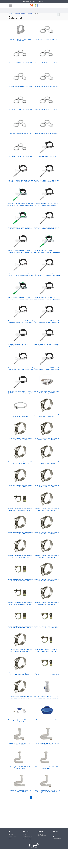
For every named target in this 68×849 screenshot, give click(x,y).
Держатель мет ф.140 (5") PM (47, 156)
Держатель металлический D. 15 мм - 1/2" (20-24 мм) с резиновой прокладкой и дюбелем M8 (20, 180)
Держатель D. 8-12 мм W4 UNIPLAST (47, 39)
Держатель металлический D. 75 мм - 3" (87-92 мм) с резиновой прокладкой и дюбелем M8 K (20, 321)
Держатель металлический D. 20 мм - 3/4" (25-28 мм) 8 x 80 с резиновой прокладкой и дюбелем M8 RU (20, 204)
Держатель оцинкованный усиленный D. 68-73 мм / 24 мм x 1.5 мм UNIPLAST (20, 579)
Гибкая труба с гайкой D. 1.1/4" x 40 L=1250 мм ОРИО (20, 791)
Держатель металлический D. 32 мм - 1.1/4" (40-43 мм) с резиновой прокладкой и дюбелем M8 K (20, 274)
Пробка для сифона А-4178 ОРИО (46, 720)
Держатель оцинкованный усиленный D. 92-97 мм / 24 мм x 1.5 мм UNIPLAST (20, 626)
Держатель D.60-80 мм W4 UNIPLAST (46, 133)
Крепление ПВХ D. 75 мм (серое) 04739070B (20, 40)
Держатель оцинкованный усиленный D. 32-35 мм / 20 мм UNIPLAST (47, 462)
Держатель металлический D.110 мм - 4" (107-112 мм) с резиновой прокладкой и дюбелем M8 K (46, 321)
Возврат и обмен (12, 836)
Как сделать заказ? (27, 836)
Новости (10, 838)
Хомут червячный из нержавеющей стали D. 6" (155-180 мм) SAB (20, 415)
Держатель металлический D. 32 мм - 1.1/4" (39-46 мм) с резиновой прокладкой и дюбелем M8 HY (47, 251)
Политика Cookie (27, 840)
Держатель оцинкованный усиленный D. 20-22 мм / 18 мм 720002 (47, 415)
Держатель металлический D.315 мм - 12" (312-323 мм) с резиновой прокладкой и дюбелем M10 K (20, 392)
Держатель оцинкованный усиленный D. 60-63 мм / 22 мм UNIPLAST (20, 556)
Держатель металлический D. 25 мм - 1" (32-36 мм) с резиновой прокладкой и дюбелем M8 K (47, 227)
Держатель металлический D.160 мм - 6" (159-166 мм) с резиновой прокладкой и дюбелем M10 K (20, 368)
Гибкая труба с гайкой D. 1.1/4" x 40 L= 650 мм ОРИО (47, 767)
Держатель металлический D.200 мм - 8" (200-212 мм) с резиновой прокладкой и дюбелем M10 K (46, 368)
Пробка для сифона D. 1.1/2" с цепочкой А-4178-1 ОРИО (20, 720)
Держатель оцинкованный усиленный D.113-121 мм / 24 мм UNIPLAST (46, 650)
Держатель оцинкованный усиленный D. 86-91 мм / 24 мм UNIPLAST (47, 603)
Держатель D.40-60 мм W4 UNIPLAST (46, 109)
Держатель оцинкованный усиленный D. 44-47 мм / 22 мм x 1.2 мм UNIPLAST (20, 509)
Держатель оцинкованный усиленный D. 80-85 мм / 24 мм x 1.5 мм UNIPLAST (20, 603)
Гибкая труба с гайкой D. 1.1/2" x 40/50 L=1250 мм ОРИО (47, 744)
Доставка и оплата (27, 838)
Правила (25, 834)
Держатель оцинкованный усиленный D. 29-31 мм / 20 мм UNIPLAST (20, 462)
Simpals (34, 845)
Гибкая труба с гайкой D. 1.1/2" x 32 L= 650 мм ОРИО (20, 744)
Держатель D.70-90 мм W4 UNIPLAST (20, 156)
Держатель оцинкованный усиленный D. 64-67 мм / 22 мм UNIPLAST (47, 556)
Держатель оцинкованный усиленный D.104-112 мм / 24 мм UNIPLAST (20, 650)
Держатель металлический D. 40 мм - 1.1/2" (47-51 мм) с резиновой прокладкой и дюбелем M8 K (47, 274)
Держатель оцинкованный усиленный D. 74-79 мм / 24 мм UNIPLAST (47, 579)
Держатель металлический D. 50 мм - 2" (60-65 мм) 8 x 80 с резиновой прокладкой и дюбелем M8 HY (20, 298)
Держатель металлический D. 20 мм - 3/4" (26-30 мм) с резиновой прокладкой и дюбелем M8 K (47, 204)
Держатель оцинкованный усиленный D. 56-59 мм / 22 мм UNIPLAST (47, 532)
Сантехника (29, 13)
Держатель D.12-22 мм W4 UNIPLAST (46, 62)
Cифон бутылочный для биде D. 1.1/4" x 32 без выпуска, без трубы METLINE (46, 697)
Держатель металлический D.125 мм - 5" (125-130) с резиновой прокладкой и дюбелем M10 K (20, 345)
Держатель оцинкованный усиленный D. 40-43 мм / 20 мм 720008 (47, 486)
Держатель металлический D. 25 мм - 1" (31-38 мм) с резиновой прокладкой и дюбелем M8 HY (20, 227)
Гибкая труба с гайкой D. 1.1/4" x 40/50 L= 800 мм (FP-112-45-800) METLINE (47, 791)
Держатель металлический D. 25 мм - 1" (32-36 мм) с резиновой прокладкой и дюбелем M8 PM (20, 251)
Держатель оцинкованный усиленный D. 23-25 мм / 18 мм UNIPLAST (47, 439)
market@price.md (42, 835)
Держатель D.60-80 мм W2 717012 (20, 133)
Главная (10, 13)
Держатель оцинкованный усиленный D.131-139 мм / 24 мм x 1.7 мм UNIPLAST (47, 673)
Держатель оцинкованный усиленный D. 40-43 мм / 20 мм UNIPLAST (20, 486)
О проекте (10, 834)
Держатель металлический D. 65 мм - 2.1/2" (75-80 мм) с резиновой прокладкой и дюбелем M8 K (47, 298)
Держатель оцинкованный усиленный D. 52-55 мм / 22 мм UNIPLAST (20, 532)
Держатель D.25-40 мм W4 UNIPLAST (20, 109)
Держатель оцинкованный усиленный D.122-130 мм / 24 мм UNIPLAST (20, 673)
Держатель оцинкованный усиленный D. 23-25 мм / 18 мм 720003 (20, 439)
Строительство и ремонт (19, 13)
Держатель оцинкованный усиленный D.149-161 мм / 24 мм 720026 (20, 697)
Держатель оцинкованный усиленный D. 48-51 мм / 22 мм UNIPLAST (47, 509)
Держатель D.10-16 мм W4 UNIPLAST (20, 62)
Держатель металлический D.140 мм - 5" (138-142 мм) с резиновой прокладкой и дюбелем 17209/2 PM (46, 345)
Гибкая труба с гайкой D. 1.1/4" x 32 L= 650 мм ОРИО (20, 767)
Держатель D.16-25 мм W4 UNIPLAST (20, 86)
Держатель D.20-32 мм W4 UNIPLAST (46, 86)
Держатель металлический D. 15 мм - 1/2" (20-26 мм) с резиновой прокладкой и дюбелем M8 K (47, 180)
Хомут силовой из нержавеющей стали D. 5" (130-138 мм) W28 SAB (47, 392)
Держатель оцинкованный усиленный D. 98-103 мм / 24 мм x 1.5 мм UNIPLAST (47, 626)
